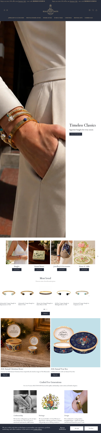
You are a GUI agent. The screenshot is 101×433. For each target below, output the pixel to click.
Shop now (5, 375)
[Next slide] (98, 256)
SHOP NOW (16, 269)
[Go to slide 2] (45, 309)
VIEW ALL (45, 313)
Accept (77, 428)
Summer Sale (22, 1)
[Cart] (96, 10)
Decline (91, 428)
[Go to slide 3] (46, 309)
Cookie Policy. (37, 429)
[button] (93, 10)
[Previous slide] (3, 256)
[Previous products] (2, 296)
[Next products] (89, 296)
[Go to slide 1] (44, 309)
